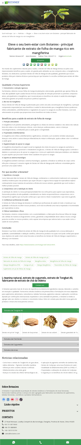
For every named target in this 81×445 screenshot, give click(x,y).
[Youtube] (12, 399)
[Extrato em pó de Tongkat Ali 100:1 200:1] (11, 322)
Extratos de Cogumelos (13, 344)
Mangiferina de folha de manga (60, 261)
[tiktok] (21, 399)
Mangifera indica (40, 261)
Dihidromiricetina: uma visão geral (14, 370)
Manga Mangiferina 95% (11, 265)
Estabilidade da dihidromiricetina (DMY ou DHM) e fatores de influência (59, 368)
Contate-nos (40, 285)
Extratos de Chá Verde (13, 339)
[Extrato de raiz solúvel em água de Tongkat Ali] (50, 322)
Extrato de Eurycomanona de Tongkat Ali (31, 332)
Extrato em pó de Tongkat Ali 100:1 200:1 (11, 332)
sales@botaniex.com (12, 433)
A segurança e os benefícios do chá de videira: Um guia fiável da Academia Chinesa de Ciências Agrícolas (59, 373)
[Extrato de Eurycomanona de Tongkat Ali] (31, 322)
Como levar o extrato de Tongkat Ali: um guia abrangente (21, 363)
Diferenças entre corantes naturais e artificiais (18, 368)
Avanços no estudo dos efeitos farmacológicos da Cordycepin (21, 373)
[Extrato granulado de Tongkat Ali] (70, 322)
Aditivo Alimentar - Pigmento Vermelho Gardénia (19, 365)
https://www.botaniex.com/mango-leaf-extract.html (37, 245)
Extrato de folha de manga (12, 257)
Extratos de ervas (11, 350)
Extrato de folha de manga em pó (37, 257)
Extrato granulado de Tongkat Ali (70, 332)
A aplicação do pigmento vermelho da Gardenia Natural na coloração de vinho (59, 363)
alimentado (68, 56)
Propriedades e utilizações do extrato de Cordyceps (59, 370)
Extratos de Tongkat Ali (13, 310)
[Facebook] (3, 399)
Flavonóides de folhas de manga (65, 265)
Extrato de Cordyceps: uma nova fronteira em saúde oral (59, 365)
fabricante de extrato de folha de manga (17, 261)
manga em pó (28, 265)
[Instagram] (16, 399)
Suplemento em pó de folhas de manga (16, 269)
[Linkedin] (8, 399)
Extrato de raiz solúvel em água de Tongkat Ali (50, 332)
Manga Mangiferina (44, 265)
